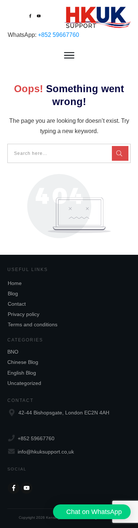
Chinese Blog (22, 362)
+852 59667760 (58, 35)
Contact (17, 304)
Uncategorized (24, 383)
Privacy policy (23, 314)
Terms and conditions (32, 324)
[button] (92, 511)
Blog (13, 293)
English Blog (21, 373)
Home (15, 283)
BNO (12, 352)
